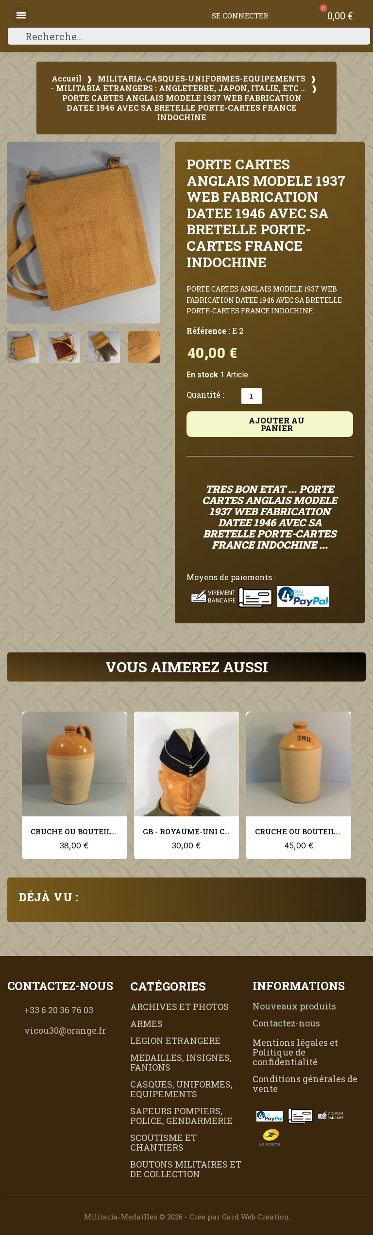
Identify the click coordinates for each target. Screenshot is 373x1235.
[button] (19, 233)
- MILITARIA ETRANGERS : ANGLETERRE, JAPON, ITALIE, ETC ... (178, 88)
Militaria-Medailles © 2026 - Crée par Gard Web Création (186, 1216)
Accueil (66, 78)
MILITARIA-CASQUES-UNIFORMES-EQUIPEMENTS (201, 78)
